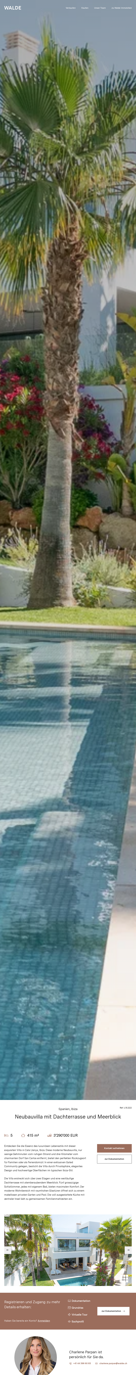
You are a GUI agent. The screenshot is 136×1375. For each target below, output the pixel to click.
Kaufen (84, 8)
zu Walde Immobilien (122, 8)
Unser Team (100, 8)
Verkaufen (71, 8)
